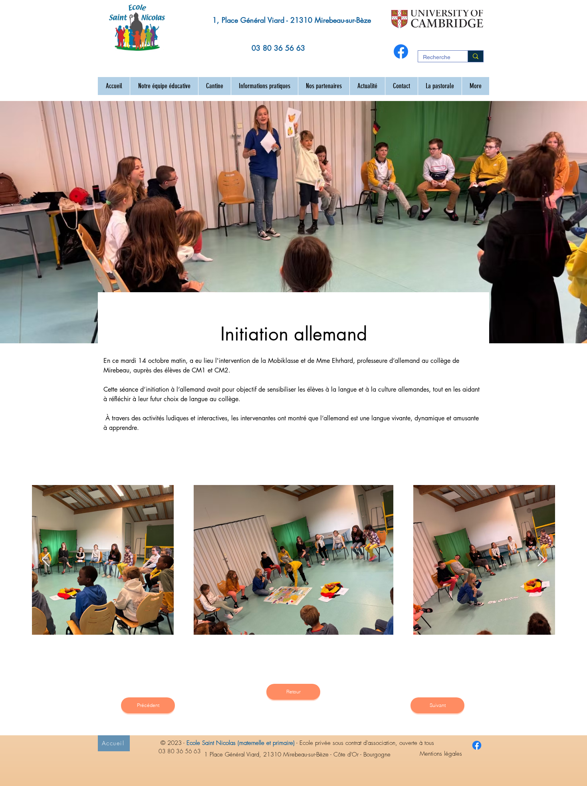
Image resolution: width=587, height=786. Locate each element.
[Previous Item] (45, 560)
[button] (164, 86)
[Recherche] (475, 56)
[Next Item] (541, 560)
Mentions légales (441, 754)
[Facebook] (401, 51)
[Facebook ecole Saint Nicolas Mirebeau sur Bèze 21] (477, 745)
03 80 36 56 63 (278, 48)
